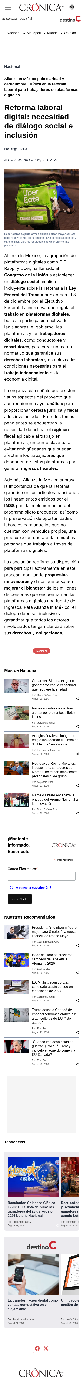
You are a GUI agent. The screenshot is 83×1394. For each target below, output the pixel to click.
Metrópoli (34, 32)
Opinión (70, 32)
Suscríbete (19, 899)
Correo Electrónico (23, 868)
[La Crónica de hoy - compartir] (77, 699)
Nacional (13, 32)
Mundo (52, 32)
